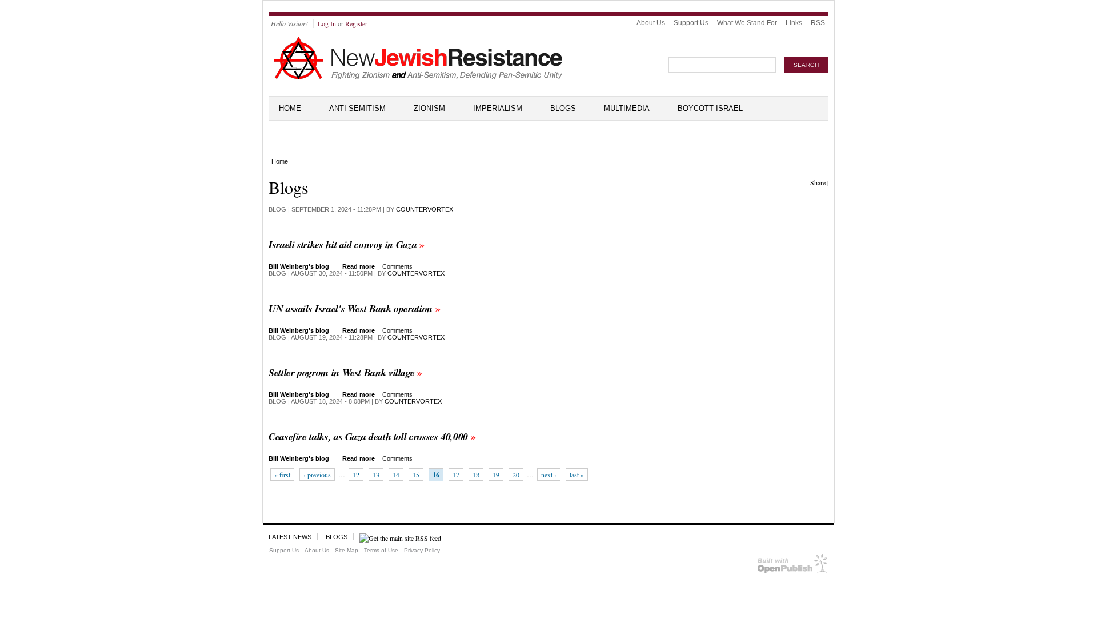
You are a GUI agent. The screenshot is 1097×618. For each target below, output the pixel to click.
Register (356, 23)
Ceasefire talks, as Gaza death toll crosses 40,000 (368, 436)
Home (290, 108)
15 (416, 474)
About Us (650, 23)
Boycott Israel (710, 108)
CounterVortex (424, 209)
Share (818, 182)
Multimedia (627, 108)
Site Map (346, 550)
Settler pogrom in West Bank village (341, 372)
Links (794, 23)
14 (396, 474)
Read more (358, 266)
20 (516, 474)
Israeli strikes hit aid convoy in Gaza (343, 244)
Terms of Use (381, 550)
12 (356, 474)
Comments (397, 266)
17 (456, 474)
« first (282, 474)
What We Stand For (747, 23)
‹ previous (317, 474)
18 (476, 474)
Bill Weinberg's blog (299, 266)
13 (376, 474)
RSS (818, 23)
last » (577, 474)
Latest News (290, 536)
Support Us (691, 23)
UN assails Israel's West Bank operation (351, 308)
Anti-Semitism (357, 108)
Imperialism (497, 108)
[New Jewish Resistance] (418, 77)
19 (496, 474)
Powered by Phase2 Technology (792, 565)
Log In (327, 23)
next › (548, 474)
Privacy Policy (422, 550)
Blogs (563, 108)
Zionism (429, 108)
